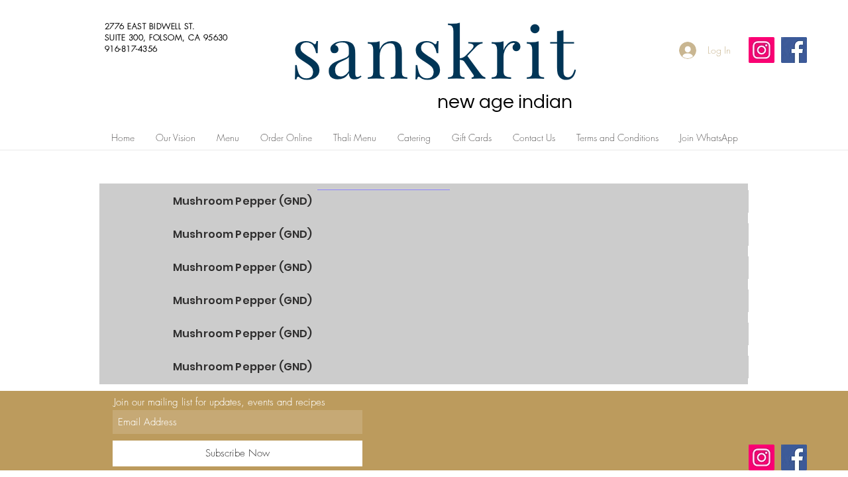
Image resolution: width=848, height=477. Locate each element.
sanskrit (434, 49)
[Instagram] (761, 50)
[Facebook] (794, 50)
